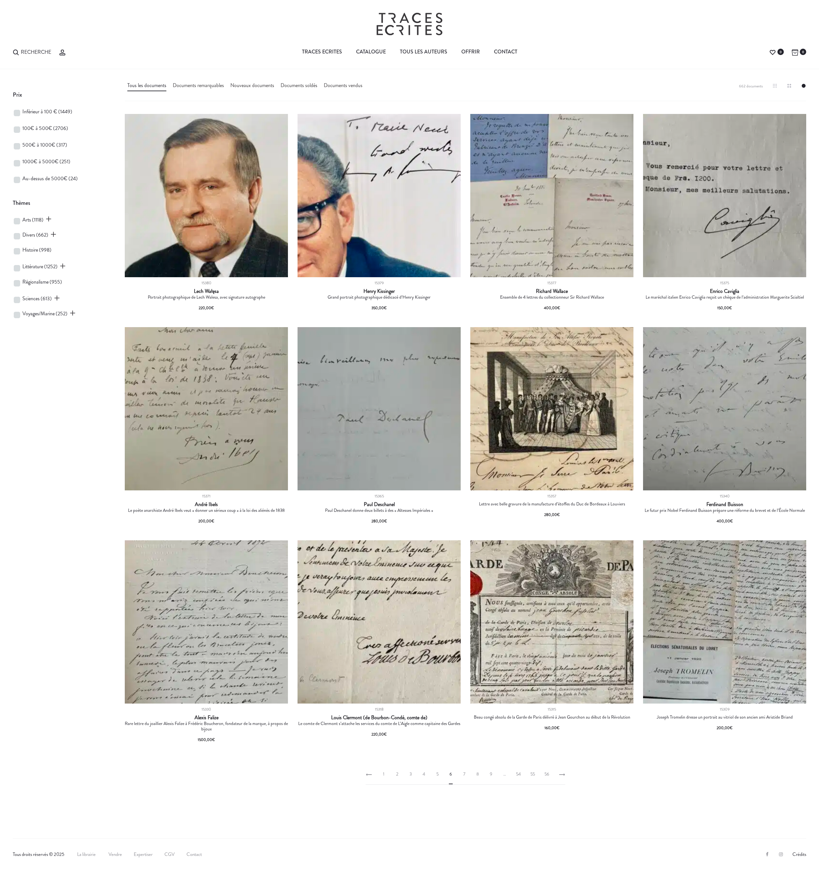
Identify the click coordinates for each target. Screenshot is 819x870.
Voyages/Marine (45, 313)
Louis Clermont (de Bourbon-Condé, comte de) (379, 717)
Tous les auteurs (423, 51)
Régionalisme (42, 282)
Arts (33, 219)
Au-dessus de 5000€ (50, 178)
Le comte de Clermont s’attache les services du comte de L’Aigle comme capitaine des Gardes (379, 723)
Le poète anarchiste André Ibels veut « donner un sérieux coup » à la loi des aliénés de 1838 (206, 510)
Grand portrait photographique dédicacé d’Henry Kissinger (379, 297)
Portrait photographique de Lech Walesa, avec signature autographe (206, 297)
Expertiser (143, 854)
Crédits (799, 854)
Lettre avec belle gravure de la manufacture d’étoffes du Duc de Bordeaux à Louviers (552, 504)
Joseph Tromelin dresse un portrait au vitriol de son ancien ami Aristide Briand (725, 717)
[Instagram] (781, 854)
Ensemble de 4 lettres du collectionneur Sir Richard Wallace (552, 297)
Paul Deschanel (379, 504)
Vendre (115, 854)
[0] (772, 51)
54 (518, 774)
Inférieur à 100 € (47, 111)
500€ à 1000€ (44, 145)
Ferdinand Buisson (724, 504)
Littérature (40, 266)
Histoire (37, 250)
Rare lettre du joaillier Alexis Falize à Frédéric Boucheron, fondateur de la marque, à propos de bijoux (206, 726)
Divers (35, 234)
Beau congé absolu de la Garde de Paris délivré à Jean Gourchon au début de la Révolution (552, 717)
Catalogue (371, 51)
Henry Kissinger (379, 291)
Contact (505, 51)
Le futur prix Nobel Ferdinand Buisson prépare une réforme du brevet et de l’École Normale (725, 510)
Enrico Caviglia (724, 291)
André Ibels (206, 504)
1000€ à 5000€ (46, 161)
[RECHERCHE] (16, 51)
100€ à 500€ (45, 128)
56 (547, 774)
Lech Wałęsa (206, 291)
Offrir (470, 51)
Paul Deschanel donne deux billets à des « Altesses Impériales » (379, 510)
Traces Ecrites (322, 51)
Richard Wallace (552, 291)
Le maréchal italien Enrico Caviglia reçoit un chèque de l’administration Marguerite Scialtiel (725, 297)
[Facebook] (767, 854)
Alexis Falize (207, 717)
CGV (169, 854)
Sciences (37, 298)
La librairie (87, 854)
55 (532, 774)
